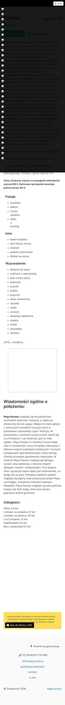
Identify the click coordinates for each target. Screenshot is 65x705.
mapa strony (54, 688)
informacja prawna (32, 661)
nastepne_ (17, 342)
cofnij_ (7, 342)
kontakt (32, 672)
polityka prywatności (33, 666)
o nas (32, 677)
